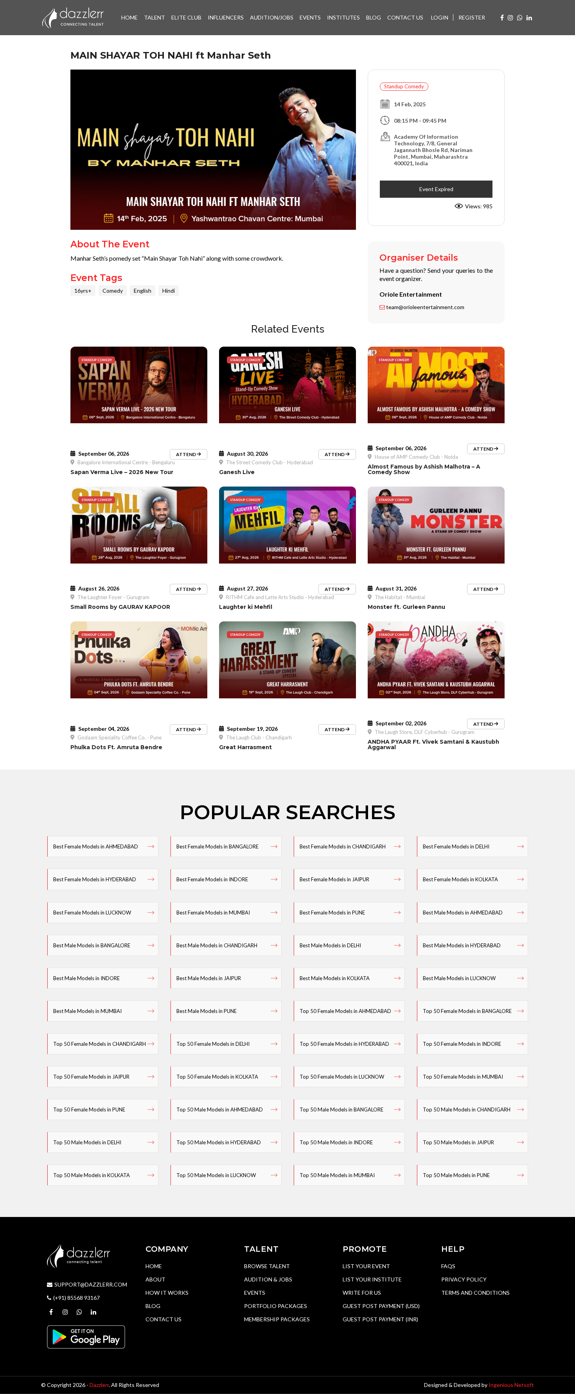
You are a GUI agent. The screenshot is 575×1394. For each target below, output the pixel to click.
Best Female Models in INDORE (212, 879)
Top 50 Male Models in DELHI (87, 1142)
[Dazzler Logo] (72, 17)
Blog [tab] (373, 17)
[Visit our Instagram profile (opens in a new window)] (510, 17)
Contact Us (163, 1319)
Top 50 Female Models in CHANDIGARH (99, 1044)
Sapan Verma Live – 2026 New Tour (121, 472)
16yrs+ (83, 290)
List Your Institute (372, 1279)
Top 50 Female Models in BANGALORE (467, 1011)
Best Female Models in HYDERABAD (94, 879)
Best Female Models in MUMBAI (213, 912)
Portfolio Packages (275, 1306)
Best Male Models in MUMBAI (87, 1011)
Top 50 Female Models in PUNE (89, 1109)
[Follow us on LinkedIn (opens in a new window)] (529, 17)
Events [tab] (310, 17)
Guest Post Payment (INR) (380, 1319)
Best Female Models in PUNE (332, 912)
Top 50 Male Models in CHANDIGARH (466, 1109)
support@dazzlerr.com (90, 1284)
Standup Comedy (404, 86)
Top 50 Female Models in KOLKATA (217, 1077)
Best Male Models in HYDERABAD (462, 945)
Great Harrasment (245, 747)
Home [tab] (129, 17)
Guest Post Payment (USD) (381, 1306)
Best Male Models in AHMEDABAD (463, 912)
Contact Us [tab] (405, 17)
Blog (153, 1306)
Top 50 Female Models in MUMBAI (463, 1077)
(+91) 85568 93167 (76, 1297)
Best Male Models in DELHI (330, 945)
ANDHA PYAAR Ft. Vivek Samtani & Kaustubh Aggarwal (433, 744)
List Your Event (366, 1266)
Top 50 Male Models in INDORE (336, 1142)
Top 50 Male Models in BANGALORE (341, 1109)
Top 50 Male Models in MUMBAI (337, 1175)
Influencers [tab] (226, 17)
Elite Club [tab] (186, 17)
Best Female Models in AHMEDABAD (95, 846)
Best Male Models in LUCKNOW (459, 978)
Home (154, 1266)
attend (186, 454)
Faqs (448, 1266)
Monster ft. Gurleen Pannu (406, 607)
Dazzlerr (99, 1384)
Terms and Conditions (475, 1292)
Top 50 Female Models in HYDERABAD (344, 1044)
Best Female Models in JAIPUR (334, 879)
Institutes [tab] (343, 17)
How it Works (167, 1292)
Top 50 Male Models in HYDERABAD (218, 1142)
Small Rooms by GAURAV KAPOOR (120, 607)
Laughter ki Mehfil (245, 607)
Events (254, 1292)
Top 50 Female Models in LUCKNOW (342, 1077)
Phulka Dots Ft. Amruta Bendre (116, 747)
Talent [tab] (154, 17)
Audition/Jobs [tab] (271, 17)
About (155, 1279)
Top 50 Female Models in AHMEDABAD (345, 1011)
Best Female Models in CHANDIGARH (343, 846)
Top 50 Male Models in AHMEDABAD (219, 1109)
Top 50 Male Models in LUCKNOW (216, 1175)
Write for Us (362, 1292)
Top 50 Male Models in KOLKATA (91, 1175)
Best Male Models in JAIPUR (208, 978)
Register (471, 17)
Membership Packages (277, 1319)
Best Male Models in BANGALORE (91, 945)
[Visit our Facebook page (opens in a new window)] (502, 17)
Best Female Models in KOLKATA (460, 879)
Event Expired (436, 189)
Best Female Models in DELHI (456, 846)
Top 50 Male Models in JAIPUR (458, 1142)
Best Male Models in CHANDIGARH (216, 945)
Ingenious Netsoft (511, 1384)
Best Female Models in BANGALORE (217, 846)
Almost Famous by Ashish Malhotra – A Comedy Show (424, 469)
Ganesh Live (237, 472)
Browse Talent (267, 1266)
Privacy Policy (464, 1279)
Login (439, 17)
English (142, 290)
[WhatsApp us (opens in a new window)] (520, 17)
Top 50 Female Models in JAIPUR (91, 1077)
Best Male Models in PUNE (206, 1011)
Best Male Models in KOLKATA (335, 978)
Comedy (112, 290)
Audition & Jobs (268, 1279)
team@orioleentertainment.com (424, 307)
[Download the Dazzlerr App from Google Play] (86, 1336)
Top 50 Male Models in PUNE (456, 1175)
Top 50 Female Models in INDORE (462, 1044)
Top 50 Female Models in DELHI (213, 1044)
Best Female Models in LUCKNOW (92, 912)
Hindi (168, 290)
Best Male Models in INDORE (86, 978)
